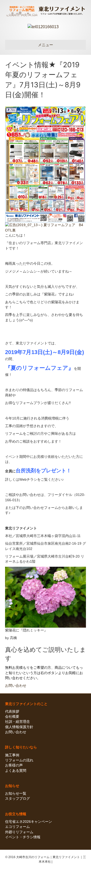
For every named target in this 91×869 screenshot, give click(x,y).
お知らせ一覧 (15, 793)
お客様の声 (14, 765)
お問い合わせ (15, 732)
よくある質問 (15, 770)
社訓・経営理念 (17, 722)
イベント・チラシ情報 (22, 837)
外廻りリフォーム (19, 832)
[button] (15, 685)
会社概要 (12, 716)
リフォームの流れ (19, 760)
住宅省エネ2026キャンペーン (28, 822)
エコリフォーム (17, 827)
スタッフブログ (17, 798)
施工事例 (12, 755)
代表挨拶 (12, 711)
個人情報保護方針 (19, 727)
